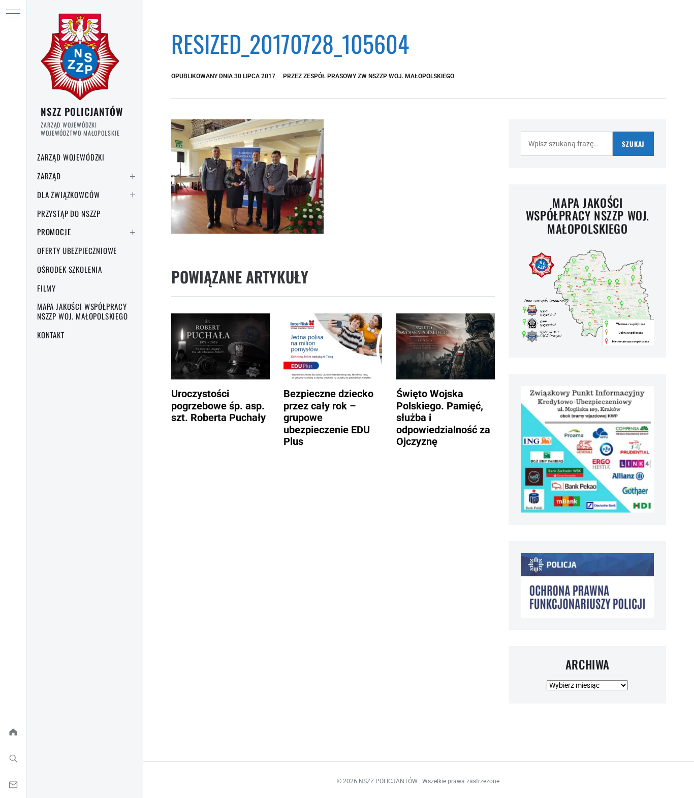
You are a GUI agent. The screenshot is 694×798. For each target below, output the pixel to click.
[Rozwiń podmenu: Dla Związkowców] (133, 195)
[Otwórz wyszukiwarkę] (13, 758)
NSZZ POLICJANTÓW (82, 111)
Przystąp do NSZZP (69, 213)
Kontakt (51, 334)
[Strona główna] (13, 732)
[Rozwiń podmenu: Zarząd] (133, 176)
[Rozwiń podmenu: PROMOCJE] (133, 232)
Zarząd (49, 175)
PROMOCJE (54, 231)
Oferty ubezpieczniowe (77, 250)
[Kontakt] (13, 785)
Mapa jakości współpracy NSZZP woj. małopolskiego (82, 311)
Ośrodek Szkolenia (69, 269)
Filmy (46, 288)
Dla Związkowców (68, 194)
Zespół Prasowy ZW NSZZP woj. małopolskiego (378, 76)
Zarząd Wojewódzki (71, 157)
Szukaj (633, 144)
